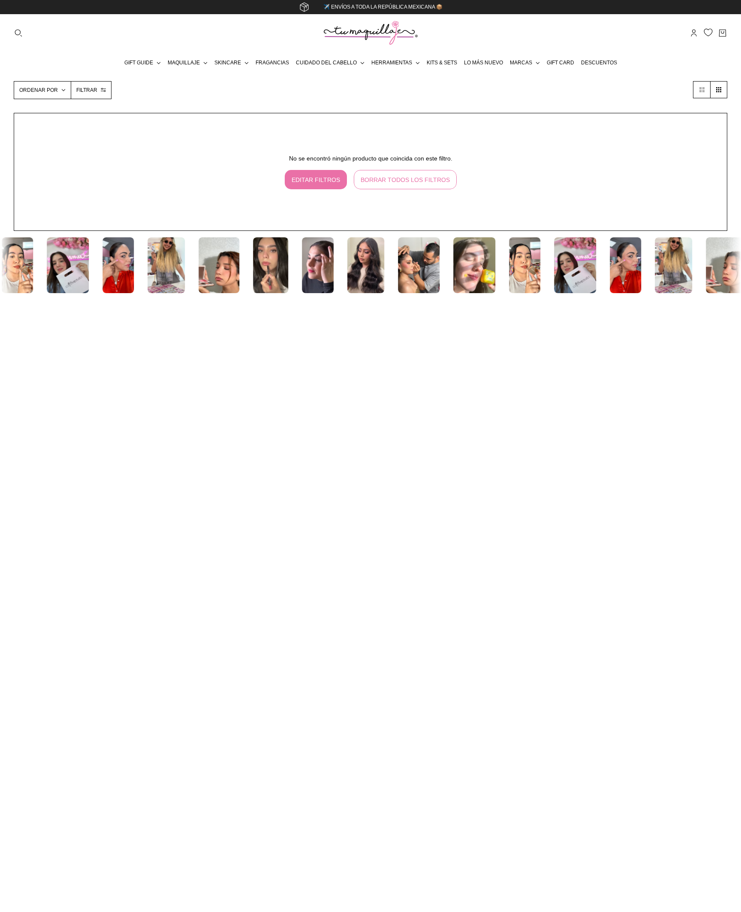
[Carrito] (722, 33)
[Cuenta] (694, 33)
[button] (701, 89)
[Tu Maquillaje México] (371, 33)
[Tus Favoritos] (708, 32)
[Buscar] (18, 33)
